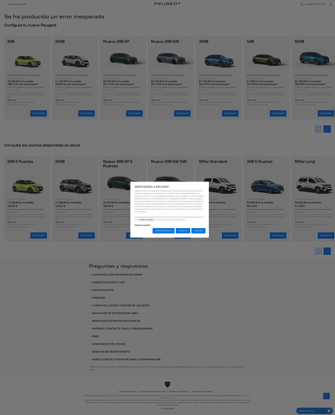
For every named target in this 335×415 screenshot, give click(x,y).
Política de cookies (146, 219)
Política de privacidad (142, 225)
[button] (164, 230)
